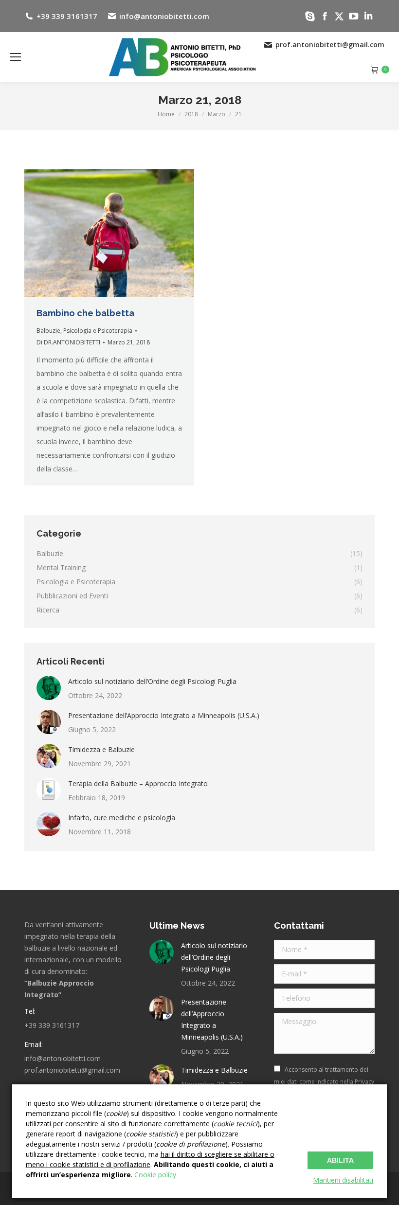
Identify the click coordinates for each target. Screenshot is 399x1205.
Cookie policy (155, 1174)
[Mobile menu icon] (15, 57)
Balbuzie (48, 330)
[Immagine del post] (48, 688)
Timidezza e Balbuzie (101, 749)
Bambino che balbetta (85, 313)
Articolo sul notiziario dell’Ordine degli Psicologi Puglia (152, 681)
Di (68, 342)
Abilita (340, 1160)
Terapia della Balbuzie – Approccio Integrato (138, 783)
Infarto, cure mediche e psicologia (121, 817)
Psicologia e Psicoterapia (97, 330)
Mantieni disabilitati (343, 1180)
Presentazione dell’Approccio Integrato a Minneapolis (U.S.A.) (163, 715)
